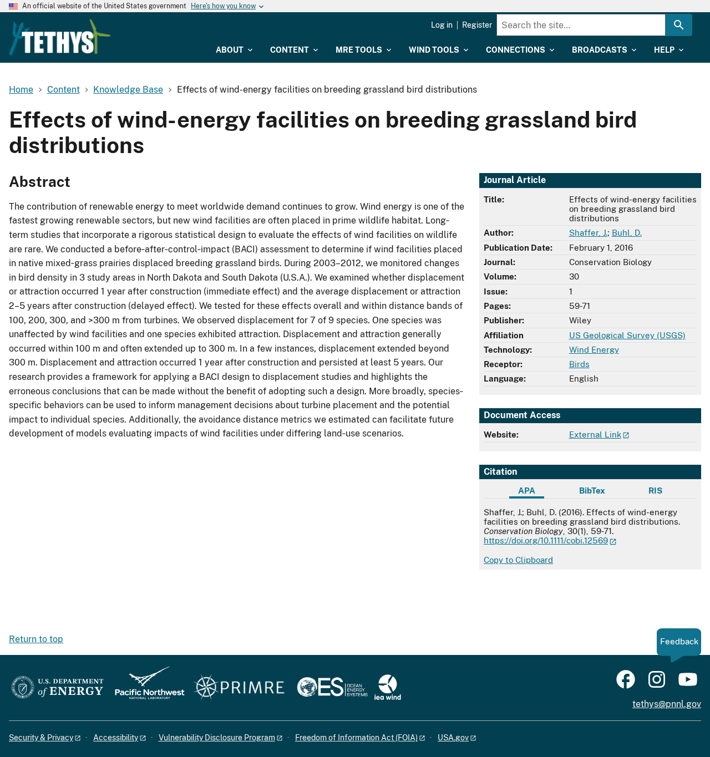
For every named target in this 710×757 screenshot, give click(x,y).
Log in (442, 25)
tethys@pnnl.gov (666, 704)
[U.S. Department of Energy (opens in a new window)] (57, 688)
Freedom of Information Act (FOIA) (356, 737)
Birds (579, 364)
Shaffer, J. (588, 232)
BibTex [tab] (592, 490)
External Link (595, 434)
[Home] (60, 37)
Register (477, 25)
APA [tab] (526, 490)
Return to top (36, 639)
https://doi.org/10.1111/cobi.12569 (546, 540)
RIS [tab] (655, 490)
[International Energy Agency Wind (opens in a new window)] (387, 688)
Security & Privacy (41, 737)
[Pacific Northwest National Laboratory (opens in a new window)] (145, 687)
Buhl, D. (627, 232)
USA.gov (453, 737)
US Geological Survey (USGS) (627, 335)
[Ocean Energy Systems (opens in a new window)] (333, 688)
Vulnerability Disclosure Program (217, 737)
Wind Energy (594, 349)
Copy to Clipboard (518, 560)
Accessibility (115, 737)
